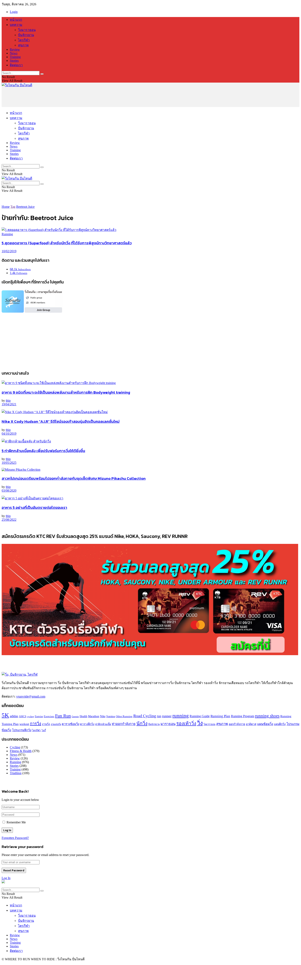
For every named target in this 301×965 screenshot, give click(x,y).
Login (14, 12)
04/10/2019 (9, 433)
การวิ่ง (35, 723)
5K (5, 715)
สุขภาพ (23, 45)
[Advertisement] (76, 97)
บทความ (16, 24)
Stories (14, 60)
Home (6, 206)
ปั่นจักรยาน (26, 35)
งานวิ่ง (46, 724)
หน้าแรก (16, 19)
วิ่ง (200, 723)
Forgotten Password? (15, 838)
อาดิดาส (251, 724)
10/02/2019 (9, 251)
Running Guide (200, 716)
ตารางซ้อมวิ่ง (70, 724)
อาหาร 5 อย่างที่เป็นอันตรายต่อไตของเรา (34, 507)
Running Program (242, 716)
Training (15, 57)
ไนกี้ (44, 730)
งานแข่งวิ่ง (56, 724)
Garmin (75, 716)
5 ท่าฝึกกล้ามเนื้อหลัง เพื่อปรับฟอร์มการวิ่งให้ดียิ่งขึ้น (43, 451)
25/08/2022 (9, 519)
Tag (12, 206)
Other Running (124, 716)
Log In (6, 878)
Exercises (49, 716)
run (159, 716)
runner (167, 716)
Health (83, 716)
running (180, 715)
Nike (102, 716)
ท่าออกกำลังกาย (124, 724)
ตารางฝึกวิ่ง (87, 724)
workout (24, 724)
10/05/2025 (9, 462)
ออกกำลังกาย (237, 724)
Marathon (93, 716)
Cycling (15, 747)
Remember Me (16, 822)
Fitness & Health (21, 751)
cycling (30, 716)
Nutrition (110, 716)
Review (15, 49)
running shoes (267, 716)
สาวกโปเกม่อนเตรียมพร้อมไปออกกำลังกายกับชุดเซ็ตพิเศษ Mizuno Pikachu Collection (74, 478)
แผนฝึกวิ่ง (280, 724)
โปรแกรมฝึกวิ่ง (21, 730)
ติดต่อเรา (16, 65)
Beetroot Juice (25, 206)
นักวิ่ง (141, 723)
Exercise (39, 716)
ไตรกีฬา (24, 40)
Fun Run (63, 715)
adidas (14, 716)
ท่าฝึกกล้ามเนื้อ (103, 724)
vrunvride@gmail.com (30, 696)
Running (7, 234)
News (13, 53)
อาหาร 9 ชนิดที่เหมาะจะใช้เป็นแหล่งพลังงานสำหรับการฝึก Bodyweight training (66, 392)
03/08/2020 (9, 490)
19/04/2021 (9, 404)
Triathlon (16, 773)
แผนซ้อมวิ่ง (265, 724)
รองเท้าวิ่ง (186, 723)
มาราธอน (168, 724)
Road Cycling (144, 716)
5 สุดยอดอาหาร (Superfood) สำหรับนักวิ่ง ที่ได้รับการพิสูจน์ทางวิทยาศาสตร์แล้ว (67, 243)
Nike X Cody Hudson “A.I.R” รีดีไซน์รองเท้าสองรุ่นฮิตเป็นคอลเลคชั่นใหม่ (61, 421)
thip (8, 400)
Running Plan (220, 716)
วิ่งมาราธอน (27, 30)
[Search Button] (42, 74)
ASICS (22, 716)
